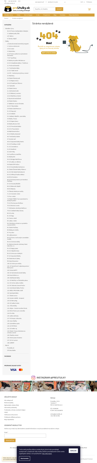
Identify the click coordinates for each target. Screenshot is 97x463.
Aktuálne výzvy (9, 29)
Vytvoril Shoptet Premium (85, 459)
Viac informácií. (47, 454)
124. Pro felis (10, 313)
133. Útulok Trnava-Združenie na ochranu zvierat (16, 332)
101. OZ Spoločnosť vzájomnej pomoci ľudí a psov (18, 267)
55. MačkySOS (11, 157)
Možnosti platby (53, 2)
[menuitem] (8, 15)
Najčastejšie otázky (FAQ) (11, 405)
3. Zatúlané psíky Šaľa (13, 34)
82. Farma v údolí (12, 218)
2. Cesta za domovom (13, 46)
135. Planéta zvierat (12, 335)
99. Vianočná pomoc (12, 261)
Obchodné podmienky (10, 408)
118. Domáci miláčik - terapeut (15, 298)
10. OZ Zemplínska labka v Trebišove (17, 63)
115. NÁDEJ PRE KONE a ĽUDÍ (15, 291)
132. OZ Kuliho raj (12, 329)
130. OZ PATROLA (12, 326)
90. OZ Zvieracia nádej (13, 242)
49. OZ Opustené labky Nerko (15, 142)
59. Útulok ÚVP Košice (13, 164)
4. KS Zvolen (10, 49)
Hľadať (59, 9)
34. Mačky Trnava (12, 119)
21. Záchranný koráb (13, 91)
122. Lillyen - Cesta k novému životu (17, 308)
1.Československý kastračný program (18, 44)
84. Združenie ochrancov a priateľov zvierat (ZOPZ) (17, 224)
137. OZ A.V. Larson (12, 340)
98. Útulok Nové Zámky (13, 259)
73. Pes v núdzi (11, 196)
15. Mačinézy (10, 76)
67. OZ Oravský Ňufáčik (13, 184)
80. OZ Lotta (10, 213)
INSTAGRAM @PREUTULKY (51, 377)
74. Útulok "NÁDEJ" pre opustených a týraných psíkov (17, 200)
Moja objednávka (9, 420)
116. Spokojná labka (12, 293)
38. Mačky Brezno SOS (13, 124)
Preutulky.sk (10, 348)
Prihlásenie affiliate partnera (12, 417)
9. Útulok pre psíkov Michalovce (16, 60)
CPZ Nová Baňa (11, 350)
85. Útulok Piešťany (12, 228)
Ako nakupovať (39, 2)
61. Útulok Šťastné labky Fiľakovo (16, 169)
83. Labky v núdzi (12, 221)
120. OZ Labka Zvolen (13, 303)
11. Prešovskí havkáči (13, 66)
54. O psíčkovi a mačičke (14, 154)
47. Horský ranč (11, 139)
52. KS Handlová (11, 149)
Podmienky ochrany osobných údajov (14, 410)
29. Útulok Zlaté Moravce (14, 109)
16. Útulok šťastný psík (13, 78)
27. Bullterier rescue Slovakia (15, 104)
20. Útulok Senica (12, 88)
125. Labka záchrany (12, 316)
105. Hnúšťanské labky (13, 278)
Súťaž (6, 412)
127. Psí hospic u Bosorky (14, 318)
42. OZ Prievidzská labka (14, 126)
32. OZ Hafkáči (11, 114)
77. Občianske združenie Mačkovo (17, 208)
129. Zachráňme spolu (13, 324)
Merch (7, 345)
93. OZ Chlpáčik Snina (13, 251)
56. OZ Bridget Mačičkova (14, 159)
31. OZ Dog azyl (11, 111)
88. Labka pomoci (12, 235)
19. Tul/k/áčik (11, 86)
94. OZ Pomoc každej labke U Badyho (17, 31)
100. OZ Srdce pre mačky (14, 264)
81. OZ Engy (10, 216)
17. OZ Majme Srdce (12, 81)
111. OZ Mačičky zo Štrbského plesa (17, 280)
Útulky (7, 41)
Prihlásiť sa (10, 440)
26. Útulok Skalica (12, 101)
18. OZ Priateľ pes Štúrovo (14, 83)
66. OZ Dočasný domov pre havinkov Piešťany (17, 180)
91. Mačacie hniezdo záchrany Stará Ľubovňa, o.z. (17, 245)
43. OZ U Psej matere (13, 129)
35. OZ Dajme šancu (12, 121)
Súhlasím (73, 451)
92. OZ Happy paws (12, 248)
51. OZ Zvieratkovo (12, 147)
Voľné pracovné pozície (11, 415)
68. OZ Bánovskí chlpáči (13, 186)
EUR (82, 2)
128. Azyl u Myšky (12, 321)
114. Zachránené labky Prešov (15, 288)
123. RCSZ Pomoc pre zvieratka (16, 311)
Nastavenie (25, 458)
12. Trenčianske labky (13, 68)
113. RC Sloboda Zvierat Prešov (16, 286)
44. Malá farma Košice (13, 131)
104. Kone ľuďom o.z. (13, 275)
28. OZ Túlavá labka (12, 106)
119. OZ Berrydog (12, 301)
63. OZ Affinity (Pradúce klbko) (15, 175)
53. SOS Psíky (11, 152)
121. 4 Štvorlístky (12, 306)
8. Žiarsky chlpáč (12, 39)
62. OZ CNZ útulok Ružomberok (16, 172)
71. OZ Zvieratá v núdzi (13, 194)
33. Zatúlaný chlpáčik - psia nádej (16, 116)
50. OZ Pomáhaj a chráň (13, 144)
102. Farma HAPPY (12, 270)
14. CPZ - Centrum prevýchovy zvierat (17, 73)
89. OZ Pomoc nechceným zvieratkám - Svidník (18, 238)
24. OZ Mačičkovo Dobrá (14, 96)
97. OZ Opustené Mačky (14, 256)
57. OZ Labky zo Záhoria (14, 162)
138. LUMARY (10, 343)
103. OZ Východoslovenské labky (16, 273)
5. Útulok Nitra (11, 51)
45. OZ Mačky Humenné (13, 134)
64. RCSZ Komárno (12, 177)
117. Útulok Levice (12, 296)
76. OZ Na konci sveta (13, 206)
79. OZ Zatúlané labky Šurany (15, 211)
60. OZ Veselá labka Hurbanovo (16, 167)
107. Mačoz (10, 36)
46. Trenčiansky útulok (13, 137)
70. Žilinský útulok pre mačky (15, 191)
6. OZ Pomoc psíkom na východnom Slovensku (17, 54)
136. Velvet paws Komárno (14, 338)
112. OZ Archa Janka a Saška (15, 283)
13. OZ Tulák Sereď (12, 71)
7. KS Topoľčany (11, 58)
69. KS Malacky (11, 189)
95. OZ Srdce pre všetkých (14, 253)
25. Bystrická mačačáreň (14, 99)
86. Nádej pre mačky (13, 230)
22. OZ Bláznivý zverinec (14, 93)
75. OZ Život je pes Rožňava (15, 203)
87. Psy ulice (10, 233)
